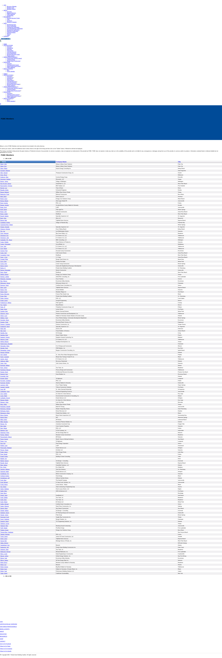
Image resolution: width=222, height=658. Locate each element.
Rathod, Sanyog (4, 460)
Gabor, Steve (3, 309)
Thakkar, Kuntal (4, 530)
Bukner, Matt (3, 220)
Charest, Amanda (4, 227)
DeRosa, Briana (4, 274)
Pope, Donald (3, 454)
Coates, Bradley (4, 242)
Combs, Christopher (5, 244)
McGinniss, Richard (5, 408)
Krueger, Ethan (4, 378)
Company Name (61, 162)
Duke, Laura (3, 287)
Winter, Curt (3, 564)
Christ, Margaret (4, 233)
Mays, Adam (3, 404)
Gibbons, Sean (4, 318)
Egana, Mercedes (4, 294)
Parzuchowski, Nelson (6, 437)
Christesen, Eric (4, 235)
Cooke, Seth (3, 253)
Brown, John (3, 211)
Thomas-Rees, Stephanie (6, 532)
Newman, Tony (4, 430)
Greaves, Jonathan (5, 324)
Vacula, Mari (3, 541)
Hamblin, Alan (3, 333)
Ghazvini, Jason (4, 313)
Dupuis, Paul (3, 289)
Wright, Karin (3, 569)
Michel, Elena (3, 417)
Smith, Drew (3, 499)
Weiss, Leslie (3, 554)
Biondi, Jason (3, 198)
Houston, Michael (4, 352)
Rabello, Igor (3, 458)
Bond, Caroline (4, 203)
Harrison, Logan (4, 339)
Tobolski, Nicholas (5, 534)
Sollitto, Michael (4, 504)
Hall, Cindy (3, 330)
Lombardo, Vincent (5, 398)
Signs (8, 35)
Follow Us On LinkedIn (5, 651)
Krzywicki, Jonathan (5, 380)
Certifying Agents (11, 32)
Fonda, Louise (4, 300)
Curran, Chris (3, 263)
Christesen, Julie (4, 237)
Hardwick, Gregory (5, 337)
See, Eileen (3, 486)
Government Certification (13, 30)
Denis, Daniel (3, 272)
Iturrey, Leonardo (4, 356)
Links (8, 19)
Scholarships (10, 15)
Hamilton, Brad (4, 335)
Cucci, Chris (3, 261)
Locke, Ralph (3, 396)
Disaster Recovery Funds (13, 18)
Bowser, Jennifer (4, 205)
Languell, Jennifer (4, 387)
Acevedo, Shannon (5, 170)
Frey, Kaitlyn (3, 305)
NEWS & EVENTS (4, 629)
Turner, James (4, 536)
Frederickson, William (5, 302)
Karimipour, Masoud (5, 369)
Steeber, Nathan (4, 510)
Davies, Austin (4, 266)
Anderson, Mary (4, 177)
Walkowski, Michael (5, 551)
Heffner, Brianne (4, 341)
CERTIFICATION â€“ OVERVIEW (8, 624)
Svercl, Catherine (4, 519)
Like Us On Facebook (5, 643)
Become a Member (11, 6)
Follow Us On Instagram (6, 648)
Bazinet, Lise (3, 188)
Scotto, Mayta (4, 484)
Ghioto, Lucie (3, 315)
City (179, 162)
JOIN (4, 5)
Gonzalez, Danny (4, 320)
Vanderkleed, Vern (5, 545)
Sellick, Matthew (4, 489)
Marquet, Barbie (4, 400)
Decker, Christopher (5, 270)
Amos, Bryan (3, 175)
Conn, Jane (3, 246)
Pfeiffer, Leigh (3, 445)
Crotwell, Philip (4, 259)
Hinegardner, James (5, 350)
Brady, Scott (3, 207)
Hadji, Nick (3, 328)
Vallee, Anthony (4, 543)
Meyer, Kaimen (4, 415)
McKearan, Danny (4, 411)
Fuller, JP (2, 307)
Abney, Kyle (3, 166)
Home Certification (11, 26)
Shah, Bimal (3, 493)
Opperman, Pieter (4, 432)
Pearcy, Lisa (3, 441)
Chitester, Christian (5, 229)
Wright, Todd (3, 571)
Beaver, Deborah (4, 192)
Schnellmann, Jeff (5, 478)
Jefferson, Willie (4, 361)
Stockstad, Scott (4, 517)
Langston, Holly (4, 385)
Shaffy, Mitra (3, 491)
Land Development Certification (15, 28)
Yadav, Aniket (3, 573)
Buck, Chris (3, 218)
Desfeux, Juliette (4, 276)
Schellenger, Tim (4, 473)
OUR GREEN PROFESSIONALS (8, 626)
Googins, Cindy (4, 322)
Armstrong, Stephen (5, 179)
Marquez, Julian (4, 402)
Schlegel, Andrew (4, 476)
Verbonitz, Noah (4, 549)
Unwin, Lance (3, 538)
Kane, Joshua (3, 367)
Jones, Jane (3, 363)
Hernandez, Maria (4, 346)
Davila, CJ (3, 268)
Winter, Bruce (3, 562)
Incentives (9, 20)
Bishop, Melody (4, 201)
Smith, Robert (3, 502)
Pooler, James (4, 452)
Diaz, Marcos (3, 281)
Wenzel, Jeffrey (4, 556)
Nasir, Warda (3, 428)
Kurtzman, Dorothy (5, 383)
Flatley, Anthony (4, 298)
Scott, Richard (4, 482)
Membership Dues (11, 24)
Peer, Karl (2, 443)
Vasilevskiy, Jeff (4, 547)
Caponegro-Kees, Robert (6, 224)
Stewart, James (4, 515)
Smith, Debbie (4, 497)
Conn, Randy (3, 248)
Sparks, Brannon (4, 506)
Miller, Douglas (4, 421)
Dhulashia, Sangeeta (5, 279)
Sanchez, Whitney (5, 469)
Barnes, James (4, 181)
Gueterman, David (5, 326)
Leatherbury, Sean (5, 391)
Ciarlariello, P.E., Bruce (6, 240)
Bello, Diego (3, 196)
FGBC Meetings (11, 14)
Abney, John (3, 164)
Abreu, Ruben (3, 168)
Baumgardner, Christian (6, 185)
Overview (9, 11)
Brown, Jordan (4, 214)
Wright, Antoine (4, 567)
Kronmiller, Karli (4, 376)
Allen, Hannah (3, 172)
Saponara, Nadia (4, 471)
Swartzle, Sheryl (4, 521)
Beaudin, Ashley (4, 190)
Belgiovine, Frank (4, 194)
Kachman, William (5, 365)
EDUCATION (3, 634)
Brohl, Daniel (3, 209)
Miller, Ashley (3, 419)
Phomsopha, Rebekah (6, 447)
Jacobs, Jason (4, 359)
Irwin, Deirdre (3, 354)
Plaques (9, 33)
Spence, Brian (4, 508)
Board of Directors (11, 13)
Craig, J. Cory (3, 257)
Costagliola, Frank (5, 255)
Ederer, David (3, 292)
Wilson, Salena (4, 560)
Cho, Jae (2, 231)
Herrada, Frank (4, 348)
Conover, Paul (3, 250)
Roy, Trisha (3, 467)
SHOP (5, 23)
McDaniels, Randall (5, 406)
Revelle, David (4, 463)
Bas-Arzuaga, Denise (5, 183)
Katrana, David (4, 372)
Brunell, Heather (4, 216)
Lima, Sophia (3, 393)
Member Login (10, 7)
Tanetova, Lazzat (4, 523)
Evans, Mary (3, 296)
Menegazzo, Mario (5, 413)
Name (4, 162)
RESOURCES (7, 17)
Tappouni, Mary (4, 525)
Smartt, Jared (3, 495)
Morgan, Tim (3, 424)
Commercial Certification (13, 27)
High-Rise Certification (12, 31)
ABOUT (5, 10)
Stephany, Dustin (4, 512)
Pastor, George (4, 439)
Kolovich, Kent (4, 374)
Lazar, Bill (2, 389)
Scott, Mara (3, 480)
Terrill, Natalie (3, 528)
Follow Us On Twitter (5, 646)
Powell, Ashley (4, 456)
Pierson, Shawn (4, 450)
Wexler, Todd (3, 558)
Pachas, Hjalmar (4, 434)
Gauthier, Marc (4, 311)
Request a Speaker (12, 22)
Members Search (11, 9)
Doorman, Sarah (4, 285)
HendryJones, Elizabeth (6, 343)
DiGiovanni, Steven (5, 283)
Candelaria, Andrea (5, 222)
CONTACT (6, 36)
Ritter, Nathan (3, 465)
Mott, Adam (3, 426)
